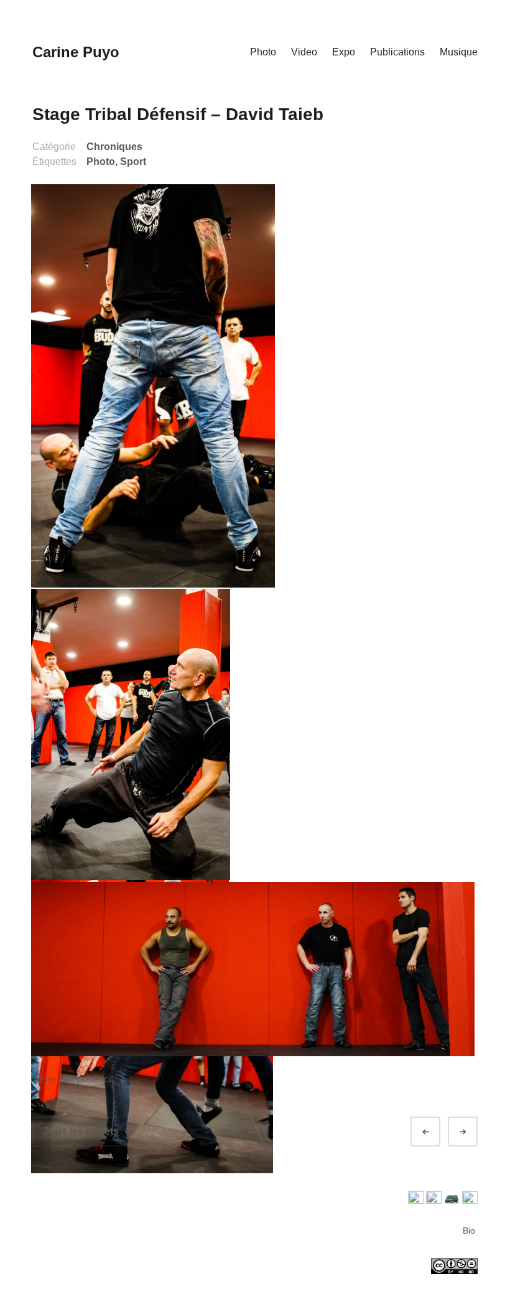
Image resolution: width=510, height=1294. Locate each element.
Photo (263, 52)
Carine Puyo (75, 52)
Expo (343, 52)
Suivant (474, 1132)
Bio (469, 1230)
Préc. (436, 1132)
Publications (397, 52)
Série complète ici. (73, 1079)
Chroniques (114, 146)
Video (304, 52)
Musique (459, 52)
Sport (133, 161)
